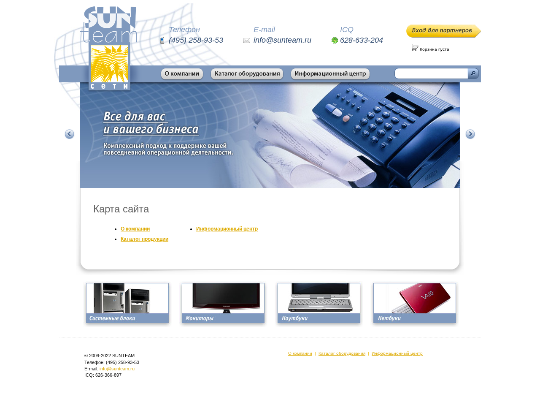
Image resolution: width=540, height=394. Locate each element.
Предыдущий (70, 134)
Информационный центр (227, 229)
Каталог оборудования (342, 353)
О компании (135, 229)
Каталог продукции (144, 239)
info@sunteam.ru (117, 368)
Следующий (470, 134)
